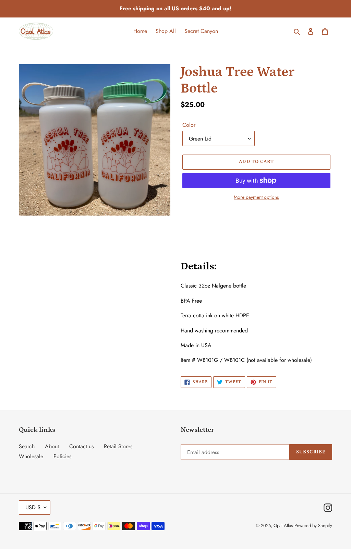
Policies (62, 456)
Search (27, 446)
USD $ (32, 507)
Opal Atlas (283, 525)
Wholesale (31, 456)
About (52, 446)
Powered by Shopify (313, 525)
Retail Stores (118, 446)
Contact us (81, 446)
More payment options (256, 197)
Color (188, 125)
